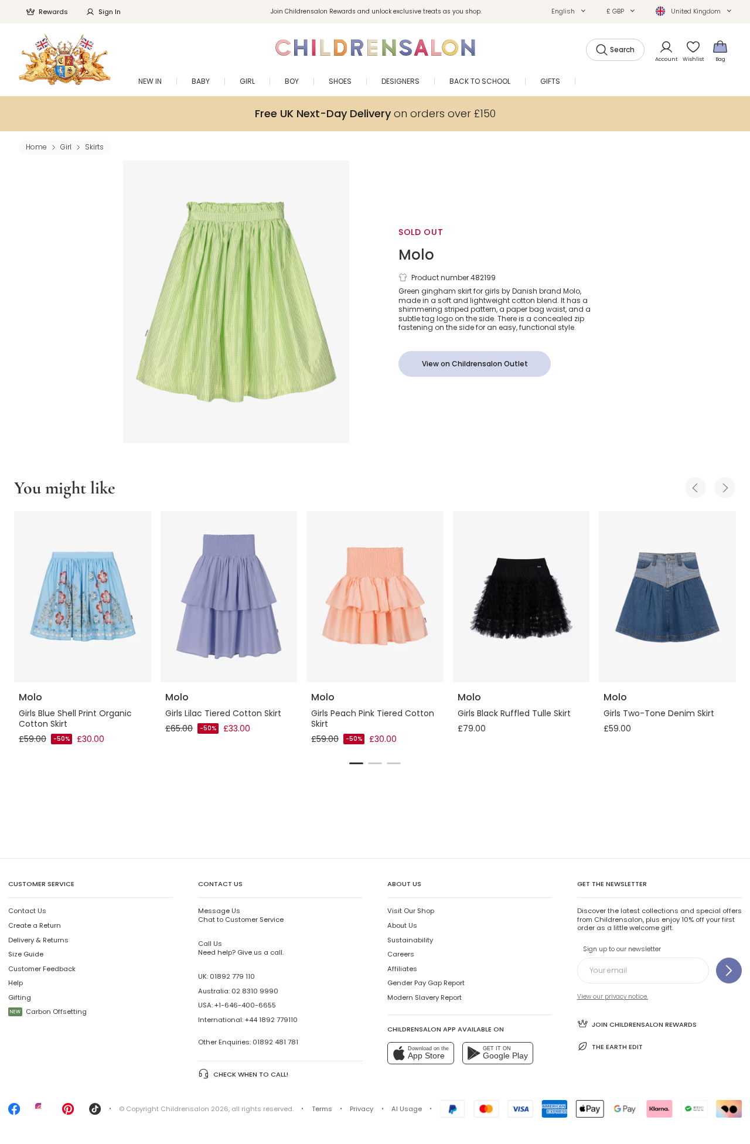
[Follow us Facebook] (14, 1112)
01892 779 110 (232, 976)
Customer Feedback (42, 968)
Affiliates (402, 968)
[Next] (724, 487)
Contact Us (27, 910)
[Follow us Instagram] (41, 1112)
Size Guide (25, 954)
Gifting (19, 997)
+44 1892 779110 (271, 1019)
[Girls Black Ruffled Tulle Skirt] (521, 596)
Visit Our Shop (410, 910)
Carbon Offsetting (48, 1011)
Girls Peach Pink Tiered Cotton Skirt (372, 718)
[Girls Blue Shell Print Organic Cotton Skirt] (82, 596)
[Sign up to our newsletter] (729, 970)
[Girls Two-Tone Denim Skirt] (667, 596)
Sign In (109, 11)
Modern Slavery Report (424, 997)
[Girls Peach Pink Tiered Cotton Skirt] (375, 596)
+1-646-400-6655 (245, 1005)
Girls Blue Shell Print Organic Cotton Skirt (75, 718)
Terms (322, 1109)
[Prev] (695, 487)
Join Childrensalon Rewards (644, 1024)
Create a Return (34, 925)
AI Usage (406, 1109)
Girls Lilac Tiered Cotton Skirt (223, 713)
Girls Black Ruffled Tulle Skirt (514, 713)
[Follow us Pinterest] (68, 1112)
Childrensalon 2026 (195, 1109)
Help (15, 983)
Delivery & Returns (38, 940)
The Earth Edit (617, 1046)
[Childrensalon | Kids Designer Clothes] (65, 59)
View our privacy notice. (612, 996)
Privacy (361, 1109)
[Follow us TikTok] (95, 1112)
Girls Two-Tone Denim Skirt (659, 713)
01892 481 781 (275, 1042)
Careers (400, 954)
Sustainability (410, 940)
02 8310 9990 (254, 991)
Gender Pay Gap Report (426, 983)
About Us (402, 925)
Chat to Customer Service (241, 915)
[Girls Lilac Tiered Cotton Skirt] (229, 596)
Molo (416, 254)
